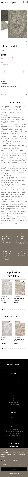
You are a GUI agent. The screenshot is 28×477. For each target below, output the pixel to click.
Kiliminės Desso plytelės (14, 404)
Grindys (14, 400)
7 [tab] (14, 309)
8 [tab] (16, 309)
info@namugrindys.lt (14, 417)
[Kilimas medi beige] (17, 37)
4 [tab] (8, 309)
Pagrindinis (3, 7)
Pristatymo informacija (14, 382)
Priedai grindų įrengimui (14, 402)
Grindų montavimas (14, 378)
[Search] (19, 2)
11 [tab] (22, 309)
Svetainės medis (14, 388)
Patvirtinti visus (14, 469)
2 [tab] (4, 309)
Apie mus (14, 384)
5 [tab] (10, 309)
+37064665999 (14, 415)
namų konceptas (14, 364)
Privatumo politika (14, 386)
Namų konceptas (8, 2)
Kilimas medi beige (14, 7)
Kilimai (8, 7)
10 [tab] (20, 309)
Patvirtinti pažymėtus (14, 473)
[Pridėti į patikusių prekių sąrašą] (10, 280)
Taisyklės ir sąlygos (14, 380)
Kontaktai (14, 419)
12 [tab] (24, 309)
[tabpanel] (7, 291)
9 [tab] (18, 309)
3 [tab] (6, 309)
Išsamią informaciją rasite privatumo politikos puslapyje (13, 464)
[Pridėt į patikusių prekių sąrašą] (25, 41)
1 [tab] (2, 309)
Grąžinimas (14, 376)
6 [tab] (12, 309)
